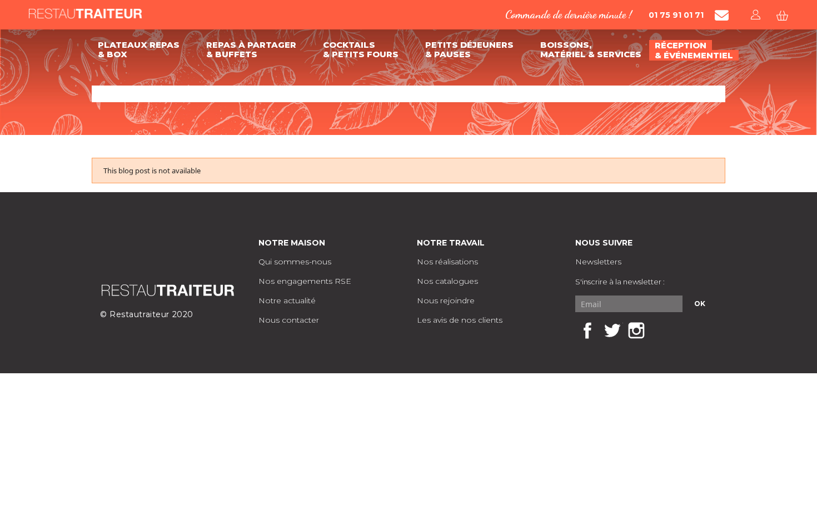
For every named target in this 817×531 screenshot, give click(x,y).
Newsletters (598, 262)
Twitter (612, 330)
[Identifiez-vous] (756, 15)
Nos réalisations (447, 262)
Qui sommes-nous (294, 262)
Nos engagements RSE (304, 281)
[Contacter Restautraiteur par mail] (722, 15)
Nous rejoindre (446, 300)
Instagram (636, 330)
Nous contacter (288, 320)
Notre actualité (287, 300)
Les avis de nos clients (459, 320)
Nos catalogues (447, 281)
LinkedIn (661, 330)
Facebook (587, 330)
